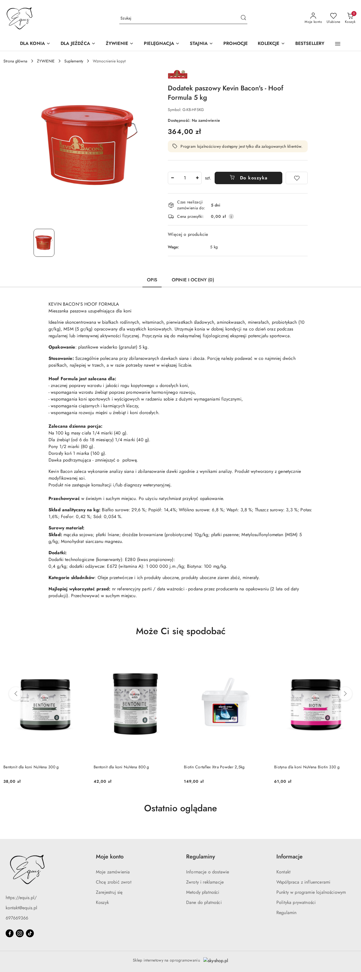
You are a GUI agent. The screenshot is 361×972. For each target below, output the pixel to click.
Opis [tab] (152, 280)
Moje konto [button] (110, 857)
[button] (337, 44)
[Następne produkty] (345, 693)
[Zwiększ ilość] (197, 178)
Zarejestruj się (109, 892)
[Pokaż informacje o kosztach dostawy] (231, 216)
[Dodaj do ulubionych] (297, 178)
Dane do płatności (204, 902)
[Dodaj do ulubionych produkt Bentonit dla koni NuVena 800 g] (80, 655)
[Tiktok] (30, 933)
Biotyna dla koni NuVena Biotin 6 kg (305, 767)
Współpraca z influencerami (303, 882)
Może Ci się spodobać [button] (180, 631)
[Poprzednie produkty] (16, 693)
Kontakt (283, 872)
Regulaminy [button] (200, 857)
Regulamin (286, 912)
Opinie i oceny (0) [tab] (193, 280)
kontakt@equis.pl (21, 907)
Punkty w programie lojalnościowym (311, 892)
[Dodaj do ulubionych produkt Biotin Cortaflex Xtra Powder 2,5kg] (170, 655)
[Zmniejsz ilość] (172, 178)
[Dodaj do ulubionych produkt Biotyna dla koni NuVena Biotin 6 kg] (351, 655)
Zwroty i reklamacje (205, 882)
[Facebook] (10, 933)
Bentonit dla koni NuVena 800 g (31, 767)
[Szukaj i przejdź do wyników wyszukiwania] (243, 18)
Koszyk (102, 902)
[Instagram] (20, 933)
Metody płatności (202, 892)
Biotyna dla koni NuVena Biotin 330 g (216, 767)
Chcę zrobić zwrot (113, 882)
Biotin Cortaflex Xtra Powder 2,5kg (124, 767)
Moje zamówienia (113, 872)
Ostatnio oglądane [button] (180, 808)
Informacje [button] (289, 857)
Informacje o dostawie (207, 872)
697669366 (17, 918)
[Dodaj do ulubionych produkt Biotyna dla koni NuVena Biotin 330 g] (261, 655)
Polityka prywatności (296, 902)
